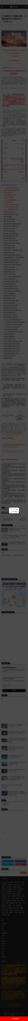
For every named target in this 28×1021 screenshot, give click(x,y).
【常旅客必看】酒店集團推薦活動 (15, 1018)
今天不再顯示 (14, 511)
